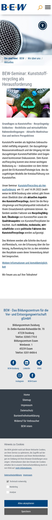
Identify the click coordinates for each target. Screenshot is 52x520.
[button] (42, 25)
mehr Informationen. (23, 468)
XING (39, 368)
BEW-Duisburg (13, 368)
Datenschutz (26, 410)
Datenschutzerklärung (13, 475)
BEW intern (26, 426)
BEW (22, 58)
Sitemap (27, 399)
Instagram (20, 381)
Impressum (26, 405)
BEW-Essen (32, 381)
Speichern (26, 511)
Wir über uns (34, 58)
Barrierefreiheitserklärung (26, 415)
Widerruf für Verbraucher (26, 420)
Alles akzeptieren (26, 503)
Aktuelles (8, 62)
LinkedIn (26, 368)
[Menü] (48, 7)
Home (27, 394)
